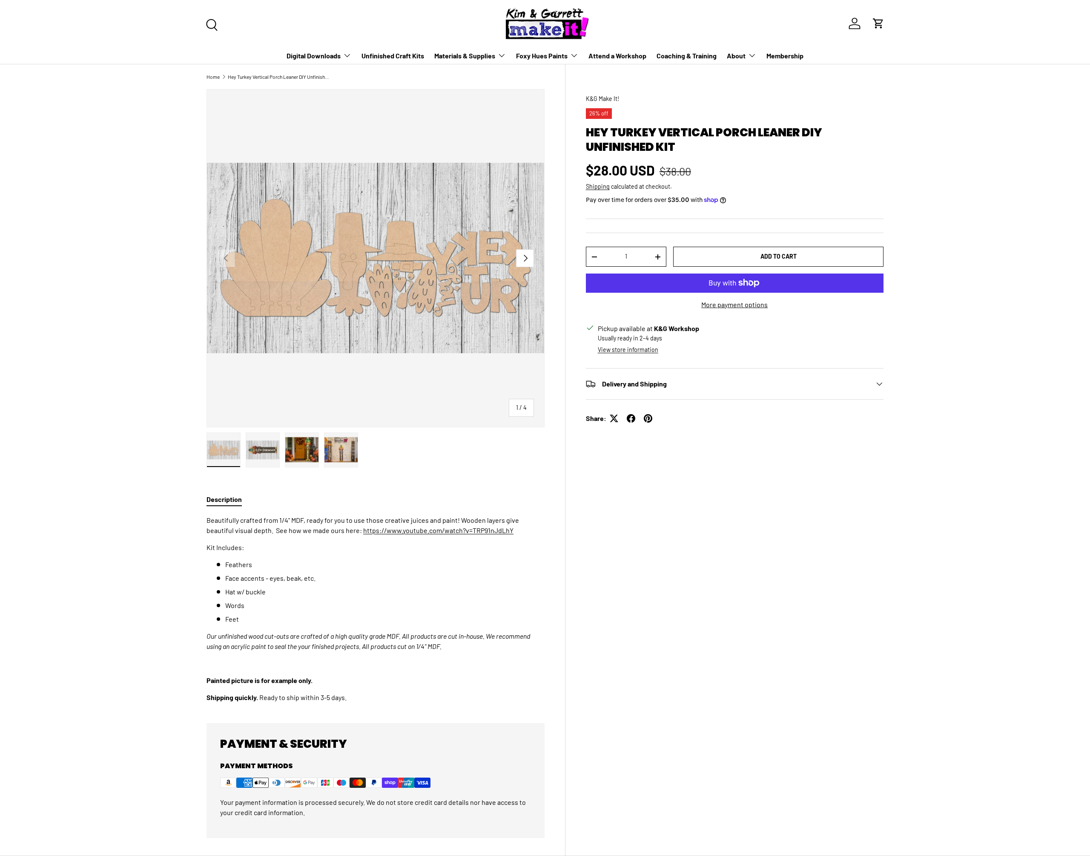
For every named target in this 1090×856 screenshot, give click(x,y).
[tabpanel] (376, 609)
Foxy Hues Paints (542, 56)
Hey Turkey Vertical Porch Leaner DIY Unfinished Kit (279, 77)
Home (213, 77)
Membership (784, 56)
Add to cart (778, 256)
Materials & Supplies (464, 56)
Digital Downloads (314, 56)
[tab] (224, 499)
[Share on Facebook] (631, 418)
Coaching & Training (687, 56)
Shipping (598, 186)
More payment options (734, 304)
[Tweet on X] (613, 418)
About (736, 56)
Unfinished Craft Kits (392, 56)
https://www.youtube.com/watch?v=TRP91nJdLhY (438, 530)
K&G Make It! (602, 98)
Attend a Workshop (617, 56)
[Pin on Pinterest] (648, 418)
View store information (628, 349)
